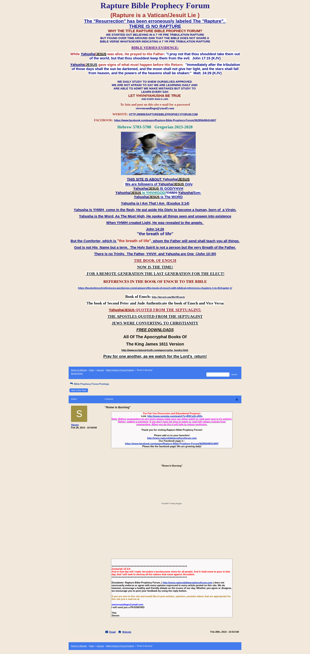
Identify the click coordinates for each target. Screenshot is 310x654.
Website (126, 632)
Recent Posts (77, 373)
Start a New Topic (78, 390)
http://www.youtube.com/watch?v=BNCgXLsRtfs (174, 416)
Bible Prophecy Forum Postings (120, 370)
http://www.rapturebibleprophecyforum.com (172, 438)
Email (112, 632)
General (100, 370)
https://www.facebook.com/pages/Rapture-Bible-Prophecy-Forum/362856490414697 (172, 443)
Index (91, 370)
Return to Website (79, 370)
